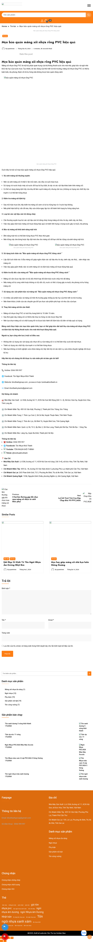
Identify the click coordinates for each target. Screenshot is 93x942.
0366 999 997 (16, 370)
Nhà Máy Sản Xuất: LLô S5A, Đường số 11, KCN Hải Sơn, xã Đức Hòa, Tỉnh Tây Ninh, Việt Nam (69, 806)
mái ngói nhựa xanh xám (20, 908)
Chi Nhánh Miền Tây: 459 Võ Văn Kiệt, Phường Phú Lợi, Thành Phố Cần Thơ (68, 813)
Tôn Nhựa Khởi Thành (24, 446)
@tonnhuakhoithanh (20, 453)
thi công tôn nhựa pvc (19, 917)
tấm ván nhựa (27, 925)
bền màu (4, 905)
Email (51, 620)
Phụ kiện (8, 697)
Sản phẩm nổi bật (11, 701)
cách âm (27, 905)
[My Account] (42, 20)
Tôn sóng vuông (11, 705)
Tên (4, 620)
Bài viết (6, 559)
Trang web (6, 633)
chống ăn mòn (12, 905)
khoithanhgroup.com (20, 382)
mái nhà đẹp (31, 908)
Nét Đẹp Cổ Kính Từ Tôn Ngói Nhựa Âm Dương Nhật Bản (22, 563)
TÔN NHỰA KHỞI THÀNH (24, 449)
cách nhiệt (20, 905)
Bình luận (6, 588)
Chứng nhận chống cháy (11, 880)
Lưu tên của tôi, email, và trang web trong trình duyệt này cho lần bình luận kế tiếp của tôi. (38, 646)
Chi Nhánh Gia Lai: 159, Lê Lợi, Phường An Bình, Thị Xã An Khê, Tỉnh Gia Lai (70, 821)
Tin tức (5, 36)
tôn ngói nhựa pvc (31, 917)
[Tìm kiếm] (89, 673)
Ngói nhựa (9, 693)
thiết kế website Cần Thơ (43, 933)
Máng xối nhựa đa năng (14, 689)
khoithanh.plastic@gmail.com (21, 388)
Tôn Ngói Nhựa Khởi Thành (23, 376)
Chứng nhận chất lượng (11, 885)
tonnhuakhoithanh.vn (49, 382)
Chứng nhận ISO (8, 889)
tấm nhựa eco (18, 925)
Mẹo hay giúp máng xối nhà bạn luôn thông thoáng (70, 563)
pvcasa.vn (33, 382)
